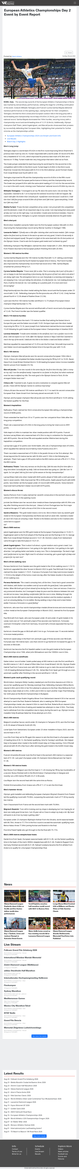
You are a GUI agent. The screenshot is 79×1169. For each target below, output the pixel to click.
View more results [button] (39, 1136)
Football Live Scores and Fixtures (63, 1156)
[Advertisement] (39, 32)
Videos (60, 1149)
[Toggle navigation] (75, 3)
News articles (63, 1151)
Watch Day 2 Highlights (16, 141)
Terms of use (17, 1151)
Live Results (11, 138)
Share (70, 53)
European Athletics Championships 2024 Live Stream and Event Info (34, 136)
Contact (15, 1149)
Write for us (16, 1154)
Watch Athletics (17, 56)
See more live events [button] (39, 1036)
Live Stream (39, 1151)
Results (38, 1154)
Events (37, 1149)
